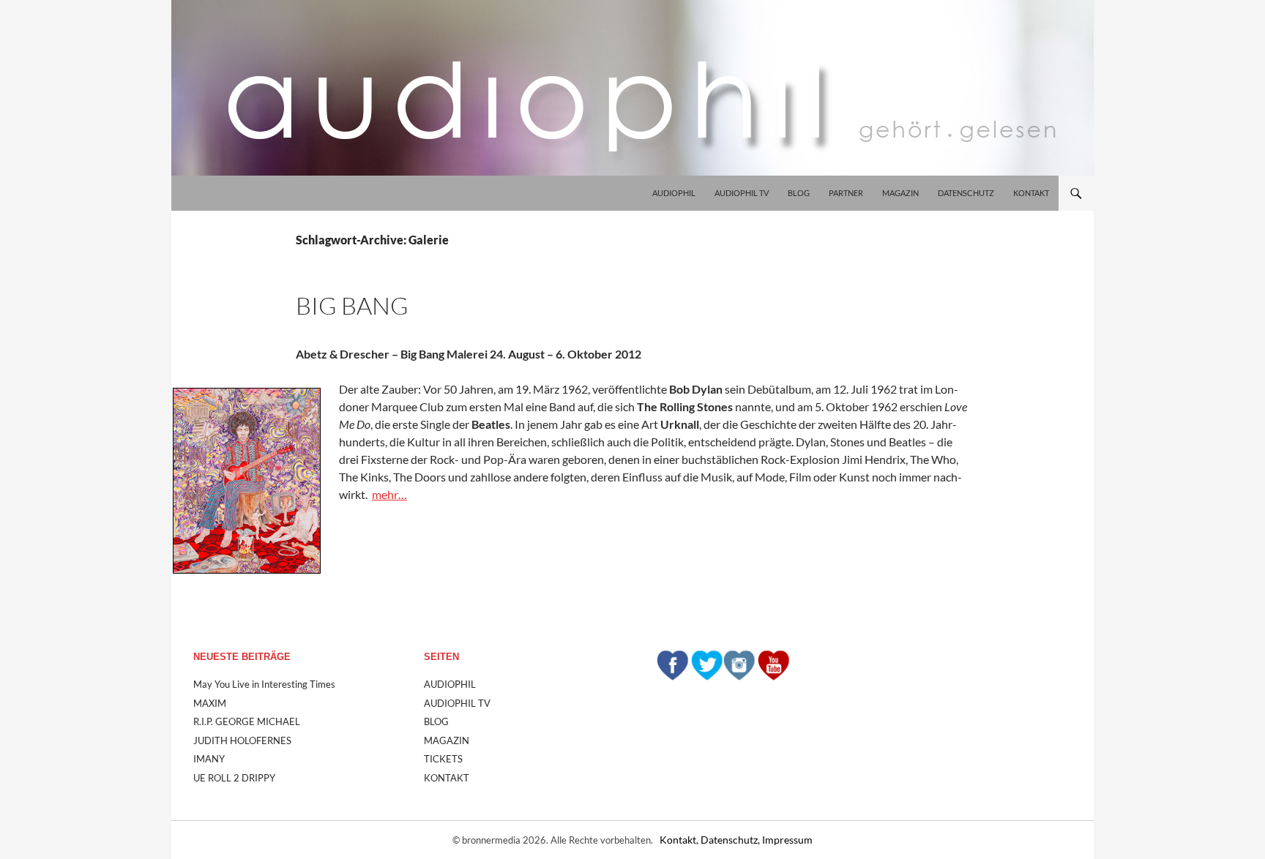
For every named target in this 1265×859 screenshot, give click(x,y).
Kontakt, (680, 839)
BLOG (799, 193)
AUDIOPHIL (673, 193)
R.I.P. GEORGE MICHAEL (246, 721)
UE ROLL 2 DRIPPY (234, 778)
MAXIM (209, 703)
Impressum (787, 839)
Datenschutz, (731, 839)
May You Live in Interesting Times (264, 684)
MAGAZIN (900, 193)
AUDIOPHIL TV (741, 193)
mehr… (389, 494)
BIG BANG (352, 305)
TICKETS (443, 759)
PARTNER (846, 193)
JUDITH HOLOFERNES (242, 740)
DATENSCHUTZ (966, 193)
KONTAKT (1031, 193)
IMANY (209, 759)
